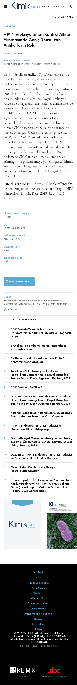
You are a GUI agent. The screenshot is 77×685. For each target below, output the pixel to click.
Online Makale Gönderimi (38, 613)
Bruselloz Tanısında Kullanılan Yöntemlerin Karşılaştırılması (38, 347)
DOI (6, 224)
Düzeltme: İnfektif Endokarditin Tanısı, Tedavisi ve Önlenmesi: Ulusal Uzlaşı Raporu (41, 456)
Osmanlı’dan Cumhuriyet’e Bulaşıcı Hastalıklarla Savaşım (33, 469)
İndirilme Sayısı (13, 257)
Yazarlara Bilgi (38, 608)
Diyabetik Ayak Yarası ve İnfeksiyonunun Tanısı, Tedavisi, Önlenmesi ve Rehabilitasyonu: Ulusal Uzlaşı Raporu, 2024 (41, 441)
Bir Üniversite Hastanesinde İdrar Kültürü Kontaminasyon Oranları (37, 360)
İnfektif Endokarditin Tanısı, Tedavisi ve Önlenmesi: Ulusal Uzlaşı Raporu (36, 427)
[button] (70, 6)
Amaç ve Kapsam (39, 582)
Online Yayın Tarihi (15, 235)
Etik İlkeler (38, 593)
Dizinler (38, 619)
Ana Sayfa (39, 572)
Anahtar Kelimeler (17, 60)
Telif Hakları (38, 624)
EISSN (43, 645)
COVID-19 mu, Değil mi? (26, 387)
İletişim (38, 629)
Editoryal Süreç (38, 598)
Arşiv (45, 6)
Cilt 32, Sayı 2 (63, 16)
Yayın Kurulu (38, 588)
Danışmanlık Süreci (38, 603)
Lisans (7, 296)
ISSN (22, 645)
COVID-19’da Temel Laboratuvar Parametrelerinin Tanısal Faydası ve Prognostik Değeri (41, 332)
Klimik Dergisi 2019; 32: (17, 213)
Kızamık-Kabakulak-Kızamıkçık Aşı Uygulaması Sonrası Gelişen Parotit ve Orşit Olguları (42, 414)
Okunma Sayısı (12, 246)
